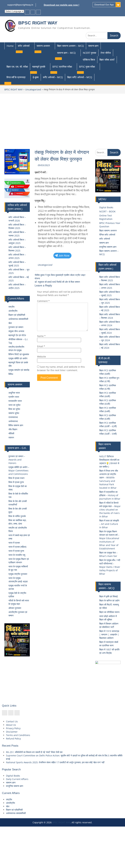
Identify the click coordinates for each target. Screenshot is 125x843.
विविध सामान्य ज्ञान (15, 425)
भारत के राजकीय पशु (16, 554)
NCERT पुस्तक (89, 52)
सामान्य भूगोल (13, 413)
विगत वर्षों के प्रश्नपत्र (16, 77)
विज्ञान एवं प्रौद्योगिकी (16, 314)
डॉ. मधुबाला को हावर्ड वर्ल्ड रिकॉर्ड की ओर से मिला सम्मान (57, 281)
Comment (43, 301)
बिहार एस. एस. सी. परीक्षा (17, 66)
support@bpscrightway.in (20, 4)
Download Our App (104, 4)
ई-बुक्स (36, 77)
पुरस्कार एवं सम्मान (15, 327)
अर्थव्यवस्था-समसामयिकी (18, 318)
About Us (11, 724)
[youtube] (38, 12)
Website (41, 356)
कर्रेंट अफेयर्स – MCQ (53, 77)
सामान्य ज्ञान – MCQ (66, 52)
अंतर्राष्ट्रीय (12, 310)
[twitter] (32, 12)
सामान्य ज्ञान (93, 45)
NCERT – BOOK (107, 211)
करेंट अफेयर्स (23, 45)
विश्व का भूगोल (14, 409)
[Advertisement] (62, 118)
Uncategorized (33, 89)
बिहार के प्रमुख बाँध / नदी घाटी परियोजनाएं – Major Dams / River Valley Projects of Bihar (109, 567)
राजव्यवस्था (13, 417)
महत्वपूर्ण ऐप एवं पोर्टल (17, 335)
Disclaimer (12, 731)
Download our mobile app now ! (61, 5)
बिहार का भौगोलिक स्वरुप (109, 612)
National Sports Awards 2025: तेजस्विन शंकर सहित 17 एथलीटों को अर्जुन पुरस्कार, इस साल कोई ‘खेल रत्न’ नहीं (55, 762)
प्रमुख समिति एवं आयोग (17, 358)
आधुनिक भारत (14, 392)
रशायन (11, 437)
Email (41, 346)
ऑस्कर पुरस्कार (14, 607)
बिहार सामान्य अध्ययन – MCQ (70, 45)
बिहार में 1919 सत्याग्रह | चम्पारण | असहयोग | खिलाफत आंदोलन (109, 634)
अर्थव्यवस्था (13, 421)
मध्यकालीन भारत (15, 400)
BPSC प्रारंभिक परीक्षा (62, 66)
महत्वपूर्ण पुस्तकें (38, 66)
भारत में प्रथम (14, 542)
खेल (10, 323)
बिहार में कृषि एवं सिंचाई (108, 596)
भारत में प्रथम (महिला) (17, 546)
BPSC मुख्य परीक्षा (87, 66)
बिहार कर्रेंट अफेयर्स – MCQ (79, 77)
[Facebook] (27, 12)
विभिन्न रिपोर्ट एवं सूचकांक (18, 354)
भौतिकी (11, 433)
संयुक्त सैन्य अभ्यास (16, 331)
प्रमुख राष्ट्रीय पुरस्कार (17, 573)
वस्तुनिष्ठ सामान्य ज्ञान (107, 246)
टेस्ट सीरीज (106, 52)
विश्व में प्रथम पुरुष (16, 482)
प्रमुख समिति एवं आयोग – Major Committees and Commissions (18, 470)
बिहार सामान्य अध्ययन (108, 230)
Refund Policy (13, 738)
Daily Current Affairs (17, 779)
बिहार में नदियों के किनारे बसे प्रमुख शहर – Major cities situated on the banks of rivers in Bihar (110, 509)
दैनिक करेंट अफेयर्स (107, 234)
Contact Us (12, 721)
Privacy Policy (13, 728)
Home (10, 45)
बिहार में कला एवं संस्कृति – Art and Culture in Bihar (109, 524)
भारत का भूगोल (14, 404)
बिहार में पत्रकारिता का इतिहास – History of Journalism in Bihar (109, 495)
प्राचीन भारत (13, 396)
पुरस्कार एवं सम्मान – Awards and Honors (16, 460)
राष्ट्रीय (11, 306)
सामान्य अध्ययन (43, 45)
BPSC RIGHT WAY (37, 22)
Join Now (63, 255)
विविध (10, 373)
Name (41, 336)
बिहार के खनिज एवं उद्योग (109, 600)
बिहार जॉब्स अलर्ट (107, 59)
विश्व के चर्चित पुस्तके (17, 516)
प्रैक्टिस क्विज (89, 59)
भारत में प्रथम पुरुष (16, 550)
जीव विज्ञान (12, 429)
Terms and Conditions (18, 735)
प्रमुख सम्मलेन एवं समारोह (18, 369)
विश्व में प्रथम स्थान (16, 478)
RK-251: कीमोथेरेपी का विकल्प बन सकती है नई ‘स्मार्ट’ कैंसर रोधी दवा (34, 752)
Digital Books (106, 207)
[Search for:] (103, 35)
